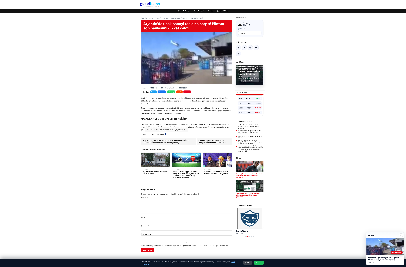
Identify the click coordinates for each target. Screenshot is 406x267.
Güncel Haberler (184, 11)
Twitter (153, 92)
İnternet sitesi (146, 234)
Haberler (144, 18)
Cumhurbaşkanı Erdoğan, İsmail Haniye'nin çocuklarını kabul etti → (212, 141)
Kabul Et (259, 263)
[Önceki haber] (255, 68)
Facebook (162, 92)
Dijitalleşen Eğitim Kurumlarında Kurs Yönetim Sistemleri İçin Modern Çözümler (249, 132)
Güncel (151, 18)
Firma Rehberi (199, 11)
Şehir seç (242, 29)
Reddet (247, 263)
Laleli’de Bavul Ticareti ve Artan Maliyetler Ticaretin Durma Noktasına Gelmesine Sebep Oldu (250, 141)
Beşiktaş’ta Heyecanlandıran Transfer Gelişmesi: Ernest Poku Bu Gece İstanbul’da (250, 126)
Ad (143, 218)
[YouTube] (256, 47)
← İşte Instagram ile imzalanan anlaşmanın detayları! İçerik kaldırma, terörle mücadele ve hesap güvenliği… (166, 141)
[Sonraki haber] (260, 68)
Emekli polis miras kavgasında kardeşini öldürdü (250, 137)
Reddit (179, 92)
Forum (210, 11)
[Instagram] (250, 47)
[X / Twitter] (244, 47)
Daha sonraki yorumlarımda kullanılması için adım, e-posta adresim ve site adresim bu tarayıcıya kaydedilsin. (184, 245)
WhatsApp (171, 92)
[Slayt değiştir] (246, 236)
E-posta (145, 226)
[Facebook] (238, 47)
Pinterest (187, 92)
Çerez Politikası (222, 11)
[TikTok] (238, 53)
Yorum (144, 198)
